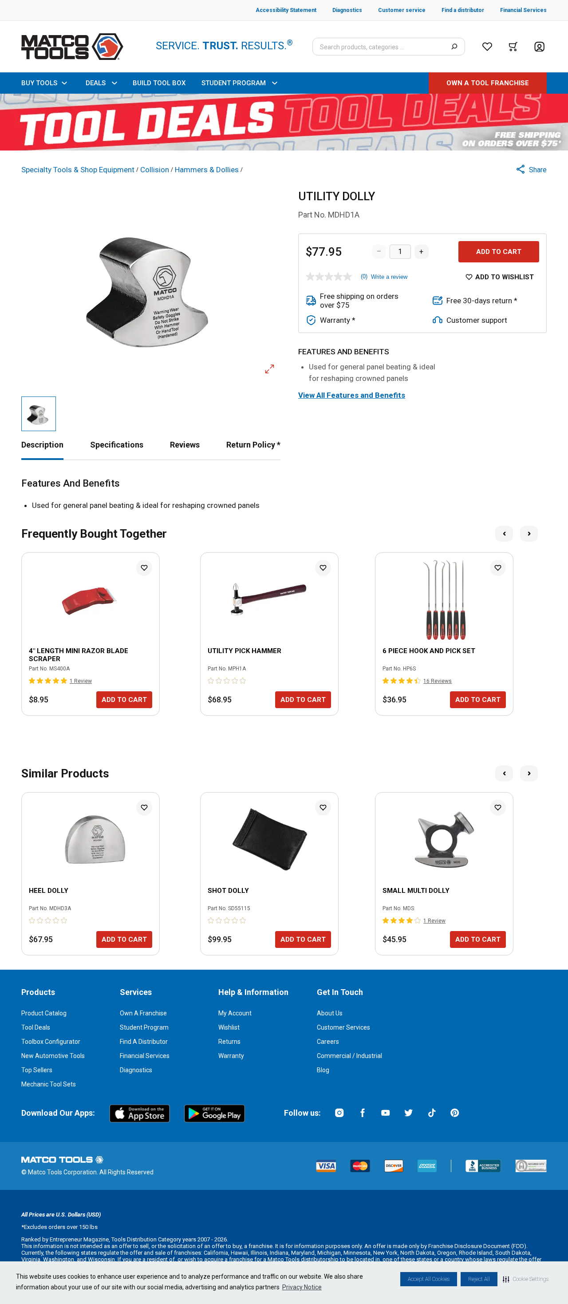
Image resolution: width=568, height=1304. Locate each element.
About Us (330, 1013)
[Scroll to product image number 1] (38, 413)
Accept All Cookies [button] (429, 1279)
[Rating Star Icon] (32, 680)
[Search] (454, 46)
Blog (323, 1070)
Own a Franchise (143, 1013)
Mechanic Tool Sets (48, 1084)
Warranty (231, 1055)
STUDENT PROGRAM (233, 83)
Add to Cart (498, 252)
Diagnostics (136, 1070)
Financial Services (145, 1055)
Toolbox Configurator (50, 1041)
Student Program (144, 1027)
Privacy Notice (302, 1287)
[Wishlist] (487, 46)
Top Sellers (36, 1070)
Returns (229, 1041)
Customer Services (343, 1027)
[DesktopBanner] (284, 122)
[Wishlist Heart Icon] (144, 568)
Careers (328, 1041)
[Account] (539, 46)
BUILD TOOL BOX (159, 83)
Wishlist (229, 1027)
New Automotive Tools (53, 1055)
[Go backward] (504, 534)
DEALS (96, 83)
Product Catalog (44, 1013)
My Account (235, 1013)
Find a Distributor (144, 1041)
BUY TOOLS (39, 83)
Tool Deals (35, 1027)
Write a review (389, 277)
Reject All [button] (479, 1279)
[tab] (42, 444)
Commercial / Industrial (349, 1055)
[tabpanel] (284, 494)
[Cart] (513, 46)
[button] (525, 1279)
